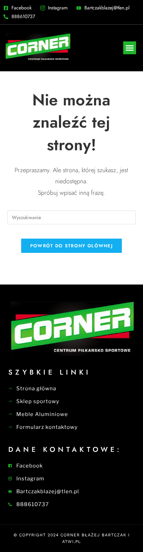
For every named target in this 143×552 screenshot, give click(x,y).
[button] (129, 48)
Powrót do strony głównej (71, 245)
